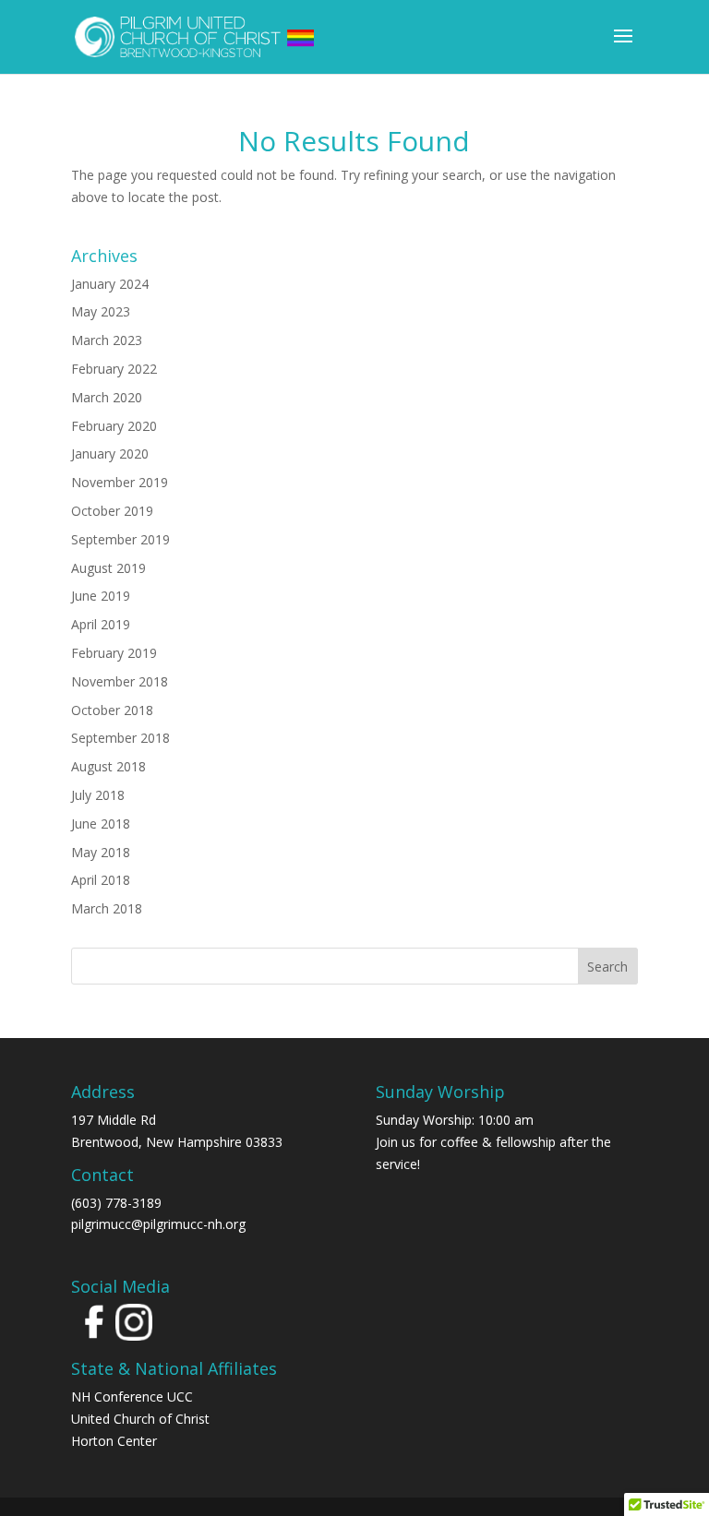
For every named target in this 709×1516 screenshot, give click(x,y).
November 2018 (119, 681)
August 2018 (108, 766)
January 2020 (110, 453)
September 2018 (120, 737)
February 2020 (114, 426)
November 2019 (119, 482)
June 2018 (100, 823)
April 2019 (100, 624)
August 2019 (108, 568)
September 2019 (120, 539)
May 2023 (100, 311)
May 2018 (100, 852)
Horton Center (114, 1441)
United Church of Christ (140, 1418)
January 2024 (110, 283)
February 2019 (114, 653)
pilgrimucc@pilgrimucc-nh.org (158, 1224)
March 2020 (106, 397)
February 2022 (114, 368)
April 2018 (100, 880)
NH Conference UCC (132, 1396)
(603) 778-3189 (116, 1203)
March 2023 (106, 340)
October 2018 (112, 710)
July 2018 (98, 795)
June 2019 (100, 595)
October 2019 (112, 510)
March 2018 (106, 908)
